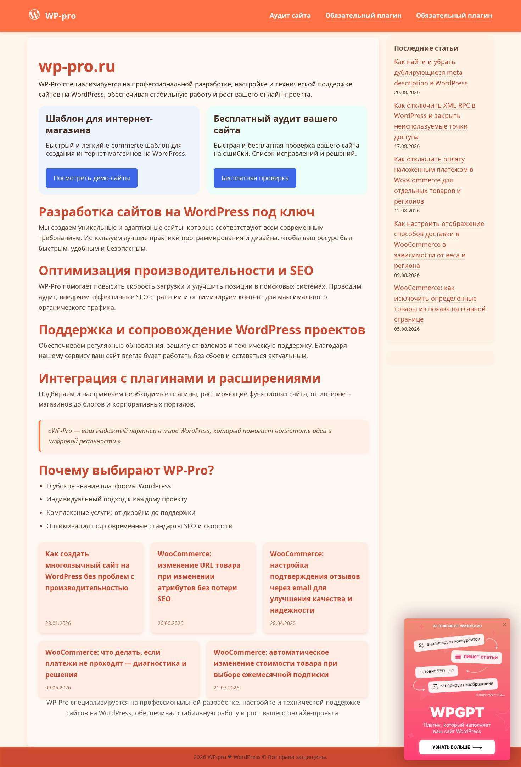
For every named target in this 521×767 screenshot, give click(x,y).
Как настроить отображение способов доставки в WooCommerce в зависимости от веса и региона (439, 244)
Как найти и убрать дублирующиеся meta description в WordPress (431, 72)
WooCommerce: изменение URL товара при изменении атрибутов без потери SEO (199, 576)
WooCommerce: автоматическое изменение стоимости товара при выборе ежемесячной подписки (275, 663)
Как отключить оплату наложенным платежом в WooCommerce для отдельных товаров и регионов (433, 180)
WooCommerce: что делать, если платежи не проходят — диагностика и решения (116, 663)
